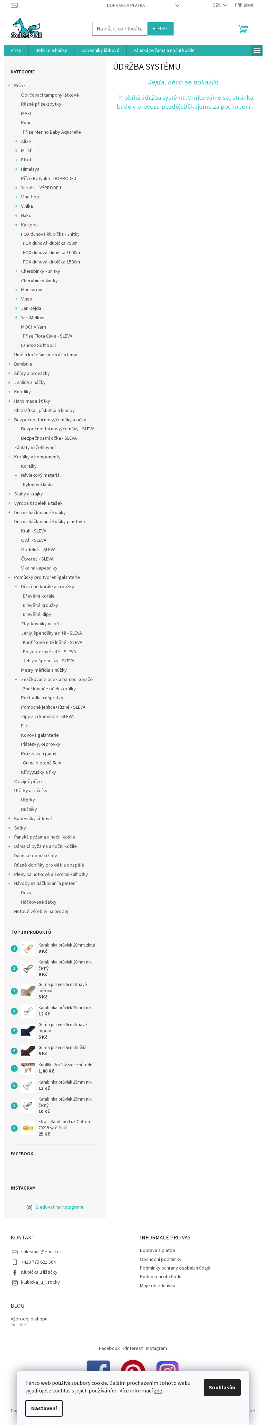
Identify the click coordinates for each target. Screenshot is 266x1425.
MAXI (26, 113)
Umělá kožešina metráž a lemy (45, 354)
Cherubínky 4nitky (39, 280)
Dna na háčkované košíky (40, 512)
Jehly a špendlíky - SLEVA (48, 660)
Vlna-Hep (30, 197)
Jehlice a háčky (30, 382)
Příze (19, 85)
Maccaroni (31, 289)
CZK (217, 5)
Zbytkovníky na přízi (42, 623)
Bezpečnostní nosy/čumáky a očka (50, 419)
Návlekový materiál (41, 475)
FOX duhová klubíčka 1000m (51, 252)
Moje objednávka (157, 1285)
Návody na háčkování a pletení (45, 883)
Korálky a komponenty (37, 457)
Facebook (109, 1348)
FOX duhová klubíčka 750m (50, 243)
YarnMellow (32, 317)
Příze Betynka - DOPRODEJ (48, 178)
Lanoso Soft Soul (38, 345)
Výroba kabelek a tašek (38, 503)
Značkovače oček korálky (49, 688)
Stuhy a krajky (28, 494)
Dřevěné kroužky (40, 605)
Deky (26, 892)
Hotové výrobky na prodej (41, 911)
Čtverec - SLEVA (37, 559)
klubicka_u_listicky (40, 1282)
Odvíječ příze (28, 781)
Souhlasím (222, 1387)
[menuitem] (16, 50)
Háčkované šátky (38, 902)
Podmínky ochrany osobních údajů (175, 1268)
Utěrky (28, 800)
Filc (24, 726)
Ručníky (29, 809)
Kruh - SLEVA (33, 531)
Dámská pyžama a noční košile (45, 846)
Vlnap (26, 299)
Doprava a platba (126, 5)
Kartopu (29, 225)
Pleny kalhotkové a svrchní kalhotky (51, 874)
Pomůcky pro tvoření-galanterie (47, 577)
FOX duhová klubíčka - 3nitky (50, 234)
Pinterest (133, 1348)
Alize (26, 141)
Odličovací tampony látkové (50, 95)
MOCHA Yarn (33, 327)
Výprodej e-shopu (29, 1319)
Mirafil (27, 150)
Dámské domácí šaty (35, 855)
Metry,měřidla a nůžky (44, 670)
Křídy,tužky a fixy (38, 772)
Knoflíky (22, 391)
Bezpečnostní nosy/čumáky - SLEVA (58, 428)
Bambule (23, 364)
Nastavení (44, 1408)
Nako (26, 215)
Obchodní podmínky (160, 1259)
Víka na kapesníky (39, 568)
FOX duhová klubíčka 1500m (51, 262)
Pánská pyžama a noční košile (44, 837)
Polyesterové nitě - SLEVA (49, 651)
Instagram (156, 1348)
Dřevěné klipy (37, 614)
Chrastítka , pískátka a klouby (44, 410)
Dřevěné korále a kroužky (47, 586)
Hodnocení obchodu (160, 1276)
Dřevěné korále (39, 596)
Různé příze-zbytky (41, 104)
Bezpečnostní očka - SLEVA (49, 438)
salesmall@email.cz (41, 1251)
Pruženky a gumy (38, 753)
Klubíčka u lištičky (39, 1272)
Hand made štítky (32, 401)
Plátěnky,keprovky (40, 744)
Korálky (29, 466)
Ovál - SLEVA (33, 540)
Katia (26, 122)
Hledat (160, 28)
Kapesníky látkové (33, 818)
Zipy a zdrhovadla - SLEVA (47, 716)
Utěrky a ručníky (30, 790)
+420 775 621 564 (38, 1262)
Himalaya (30, 169)
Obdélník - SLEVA (38, 549)
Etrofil (27, 159)
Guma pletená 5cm (42, 763)
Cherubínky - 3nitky (40, 271)
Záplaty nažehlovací (34, 447)
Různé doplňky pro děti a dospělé (49, 865)
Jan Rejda (31, 308)
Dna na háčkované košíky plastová (49, 521)
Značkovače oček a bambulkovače (57, 679)
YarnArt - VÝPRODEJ (41, 188)
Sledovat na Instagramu (60, 1207)
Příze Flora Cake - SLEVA (47, 336)
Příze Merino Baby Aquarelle (52, 132)
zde (158, 1391)
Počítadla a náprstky (42, 697)
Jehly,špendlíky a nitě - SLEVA (51, 633)
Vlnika (27, 206)
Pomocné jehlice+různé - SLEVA (53, 707)
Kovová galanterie (40, 735)
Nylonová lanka (38, 484)
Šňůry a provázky (32, 373)
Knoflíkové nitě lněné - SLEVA (52, 642)
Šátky (20, 828)
